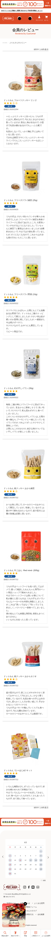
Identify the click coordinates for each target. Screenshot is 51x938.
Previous (4, 857)
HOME (5, 43)
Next (47, 857)
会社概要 (41, 914)
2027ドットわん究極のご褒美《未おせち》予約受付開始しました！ (22, 10)
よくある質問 (39, 903)
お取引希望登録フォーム (27, 907)
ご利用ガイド (11, 903)
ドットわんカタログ (29, 911)
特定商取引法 (28, 914)
